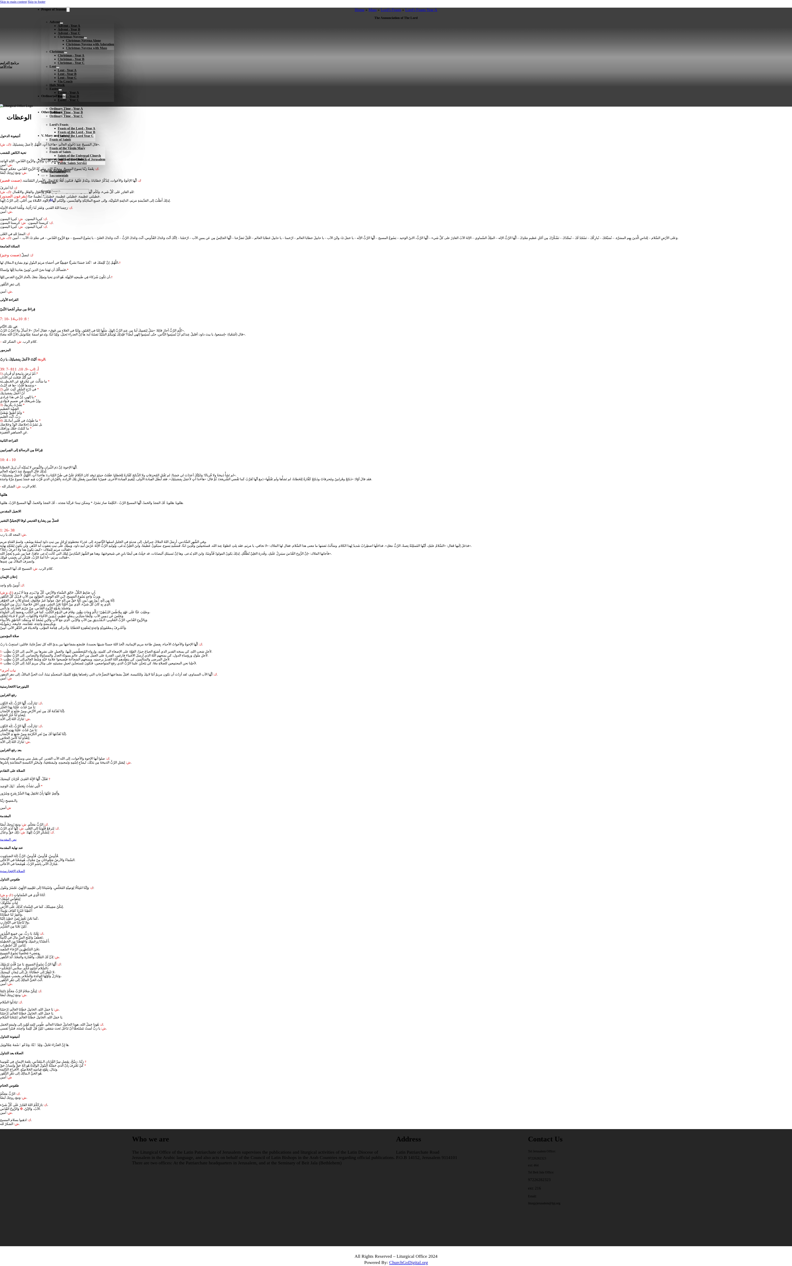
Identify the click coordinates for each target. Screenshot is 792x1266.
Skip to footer (36, 2)
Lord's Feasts (391, 10)
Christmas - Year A (71, 55)
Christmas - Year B (71, 59)
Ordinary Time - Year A (66, 108)
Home (359, 10)
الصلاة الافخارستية (12, 871)
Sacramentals (59, 175)
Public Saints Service (72, 163)
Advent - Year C (69, 33)
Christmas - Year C (71, 63)
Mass (373, 10)
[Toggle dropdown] (68, 9)
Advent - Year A (69, 25)
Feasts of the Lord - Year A (76, 128)
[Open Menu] (34, 207)
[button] (396, 118)
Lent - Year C (67, 77)
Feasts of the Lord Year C (76, 136)
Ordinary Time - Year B (66, 112)
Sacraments (58, 171)
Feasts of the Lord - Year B (76, 132)
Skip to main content (13, 2)
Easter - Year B (68, 96)
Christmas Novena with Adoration (90, 44)
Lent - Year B (67, 74)
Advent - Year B (69, 29)
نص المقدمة (8, 839)
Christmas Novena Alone (83, 40)
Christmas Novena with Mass (86, 48)
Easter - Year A (68, 92)
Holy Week (57, 85)
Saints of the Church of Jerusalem (81, 159)
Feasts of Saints (60, 139)
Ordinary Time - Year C (66, 116)
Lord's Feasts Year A (421, 10)
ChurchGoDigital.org (408, 1262)
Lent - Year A (67, 70)
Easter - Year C (68, 100)
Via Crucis (65, 81)
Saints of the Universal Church (79, 155)
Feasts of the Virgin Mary (67, 148)
